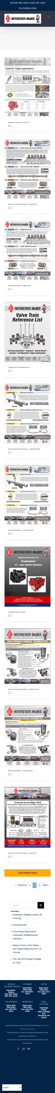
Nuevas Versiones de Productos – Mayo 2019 (27, 813)
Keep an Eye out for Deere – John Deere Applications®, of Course (27, 949)
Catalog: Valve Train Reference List (27, 329)
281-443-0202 (46, 993)
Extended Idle (20, 925)
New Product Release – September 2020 (27, 493)
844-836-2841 (44, 989)
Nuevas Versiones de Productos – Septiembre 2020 (27, 410)
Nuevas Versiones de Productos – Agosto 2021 (27, 165)
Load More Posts (27, 873)
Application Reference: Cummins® (27, 85)
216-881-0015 (21, 2)
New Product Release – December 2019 (27, 733)
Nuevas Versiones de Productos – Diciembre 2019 (27, 652)
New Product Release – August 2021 (27, 248)
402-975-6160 (29, 1010)
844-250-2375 (27, 1006)
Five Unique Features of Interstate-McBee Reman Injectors (25, 935)
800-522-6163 (11, 1006)
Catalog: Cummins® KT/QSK (27, 574)
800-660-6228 (27, 989)
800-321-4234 (38, 2)
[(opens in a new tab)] (27, 169)
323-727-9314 (13, 1010)
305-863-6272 (29, 993)
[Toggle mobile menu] (49, 16)
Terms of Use (30, 1029)
